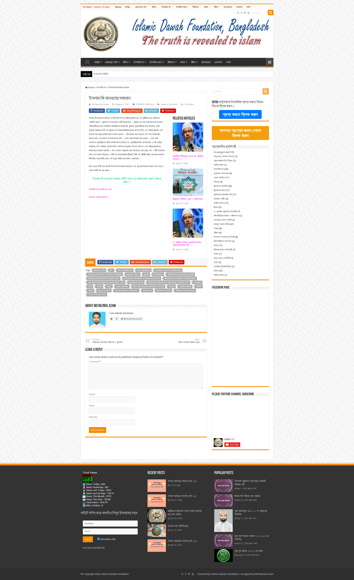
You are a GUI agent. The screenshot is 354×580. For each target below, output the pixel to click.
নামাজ (216, 228)
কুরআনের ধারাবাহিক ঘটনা (223, 194)
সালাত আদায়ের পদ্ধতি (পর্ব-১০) (182, 541)
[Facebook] (241, 13)
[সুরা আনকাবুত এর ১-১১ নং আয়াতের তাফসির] (223, 520)
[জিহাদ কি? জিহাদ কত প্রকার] (223, 500)
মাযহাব (216, 245)
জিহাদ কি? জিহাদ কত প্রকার (247, 496)
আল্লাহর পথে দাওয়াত (164, 290)
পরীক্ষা (216, 7)
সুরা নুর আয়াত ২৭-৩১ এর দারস (249, 551)
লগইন (248, 7)
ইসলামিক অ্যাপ (181, 7)
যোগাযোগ (239, 7)
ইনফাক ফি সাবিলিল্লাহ (102, 74)
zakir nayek (185, 286)
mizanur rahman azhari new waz (142, 278)
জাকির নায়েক (150, 104)
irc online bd (125, 270)
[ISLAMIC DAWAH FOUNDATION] (101, 33)
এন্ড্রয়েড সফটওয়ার (221, 173)
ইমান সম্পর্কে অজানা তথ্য (188, 341)
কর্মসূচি (127, 7)
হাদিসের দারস (219, 275)
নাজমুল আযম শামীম (221, 224)
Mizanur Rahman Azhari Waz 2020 (106, 282)
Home (118, 7)
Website (93, 417)
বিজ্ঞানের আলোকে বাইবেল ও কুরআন (108, 341)
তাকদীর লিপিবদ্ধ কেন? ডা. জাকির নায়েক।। (188, 157)
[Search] (270, 12)
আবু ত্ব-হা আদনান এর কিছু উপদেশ (126, 290)
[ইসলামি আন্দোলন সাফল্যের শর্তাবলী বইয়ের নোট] (223, 485)
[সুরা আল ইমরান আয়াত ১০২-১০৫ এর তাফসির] (223, 540)
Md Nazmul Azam (100, 104)
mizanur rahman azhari (181, 274)
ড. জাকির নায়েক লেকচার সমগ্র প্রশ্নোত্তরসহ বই (187, 244)
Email (91, 405)
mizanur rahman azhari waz (180, 278)
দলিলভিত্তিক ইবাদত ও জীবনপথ (225, 215)
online (197, 282)
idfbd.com (99, 270)
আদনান (90, 290)
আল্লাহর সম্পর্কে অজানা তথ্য (185, 290)
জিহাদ (216, 207)
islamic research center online (105, 274)
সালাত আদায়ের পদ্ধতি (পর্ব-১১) (182, 496)
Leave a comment (169, 104)
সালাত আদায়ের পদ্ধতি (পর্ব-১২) (182, 481)
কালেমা (216, 181)
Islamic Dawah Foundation (225, 574)
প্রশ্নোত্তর (227, 7)
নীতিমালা (195, 7)
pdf (90, 286)
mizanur (158, 274)
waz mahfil (122, 286)
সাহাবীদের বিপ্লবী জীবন (222, 266)
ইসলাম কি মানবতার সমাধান (97, 295)
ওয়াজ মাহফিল (219, 177)
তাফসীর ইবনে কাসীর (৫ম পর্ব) (100, 189)
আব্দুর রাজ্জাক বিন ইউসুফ (223, 160)
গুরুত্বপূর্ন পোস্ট (140, 7)
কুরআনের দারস (219, 190)
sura (99, 286)
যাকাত (206, 7)
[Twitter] (244, 13)
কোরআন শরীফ (219, 198)
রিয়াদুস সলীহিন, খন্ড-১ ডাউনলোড (188, 198)
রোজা (216, 262)
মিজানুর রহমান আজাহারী (223, 249)
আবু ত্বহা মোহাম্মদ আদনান (224, 156)
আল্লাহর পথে (147, 290)
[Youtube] (248, 13)
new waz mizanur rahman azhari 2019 (168, 282)
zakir (171, 286)
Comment (95, 361)
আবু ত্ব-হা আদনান (104, 290)
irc (111, 270)
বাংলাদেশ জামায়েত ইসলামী (224, 236)
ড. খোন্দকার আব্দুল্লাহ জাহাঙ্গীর (225, 211)
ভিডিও (154, 7)
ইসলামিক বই (166, 7)
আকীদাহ (199, 286)
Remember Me (108, 539)
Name (92, 394)
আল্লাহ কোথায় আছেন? (98, 197)
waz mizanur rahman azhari (148, 286)
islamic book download (168, 270)
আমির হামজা (218, 164)
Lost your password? (94, 547)
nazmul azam (136, 282)
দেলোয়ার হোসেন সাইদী (223, 220)
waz (109, 286)
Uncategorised (221, 152)
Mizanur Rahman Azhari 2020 (103, 278)
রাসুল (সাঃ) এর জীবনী (222, 258)
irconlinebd (143, 270)
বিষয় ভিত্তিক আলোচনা (222, 241)
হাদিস (216, 270)
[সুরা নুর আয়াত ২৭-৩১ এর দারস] (223, 555)
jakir (146, 274)
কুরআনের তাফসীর (220, 186)
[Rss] (238, 13)
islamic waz (133, 274)
